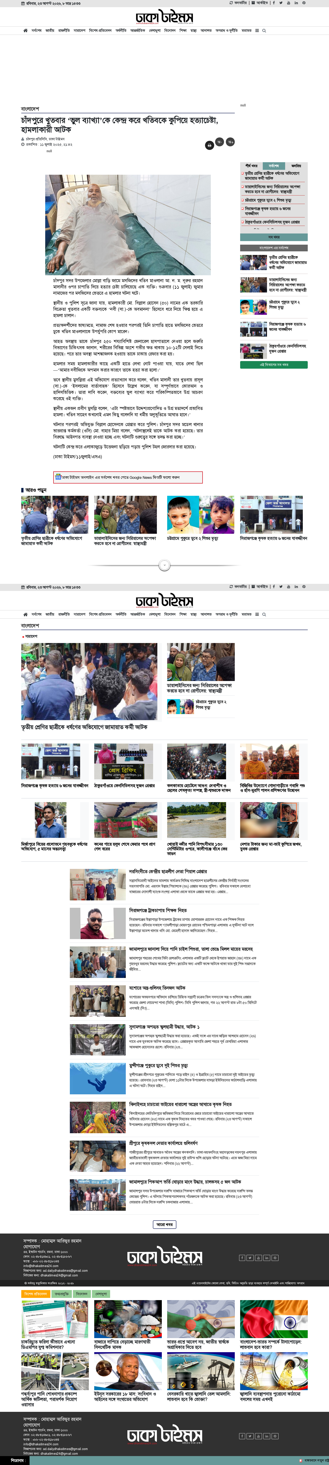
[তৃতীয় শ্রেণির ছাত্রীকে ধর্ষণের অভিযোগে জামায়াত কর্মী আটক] (254, 262)
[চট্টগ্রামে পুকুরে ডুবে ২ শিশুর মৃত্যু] (254, 307)
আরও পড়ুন (36, 490)
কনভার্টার (241, 3)
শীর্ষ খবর (251, 166)
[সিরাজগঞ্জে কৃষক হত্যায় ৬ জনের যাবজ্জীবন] (254, 329)
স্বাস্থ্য (193, 30)
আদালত (206, 30)
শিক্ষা (183, 30)
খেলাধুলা (154, 30)
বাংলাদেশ (30, 109)
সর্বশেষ (37, 30)
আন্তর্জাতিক (137, 30)
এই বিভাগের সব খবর (274, 364)
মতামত (247, 30)
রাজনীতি (64, 30)
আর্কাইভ (262, 3)
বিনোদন (170, 30)
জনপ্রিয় (296, 166)
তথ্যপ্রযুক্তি (61, 1294)
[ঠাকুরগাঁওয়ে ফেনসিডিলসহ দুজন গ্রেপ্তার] (254, 351)
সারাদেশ (79, 30)
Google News (141, 477)
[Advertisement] (164, 69)
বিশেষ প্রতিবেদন (100, 30)
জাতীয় (50, 30)
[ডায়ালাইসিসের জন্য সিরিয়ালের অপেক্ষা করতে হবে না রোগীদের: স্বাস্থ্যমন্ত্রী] (254, 284)
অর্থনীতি (121, 30)
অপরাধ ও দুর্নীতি (227, 30)
